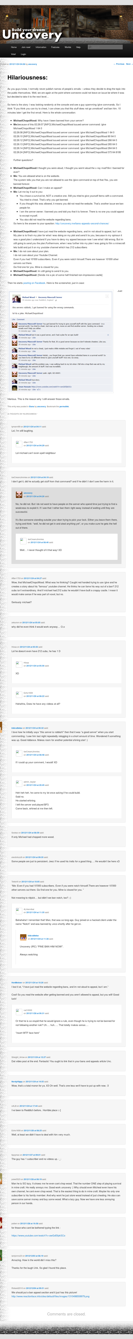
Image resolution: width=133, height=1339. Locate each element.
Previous (119, 63)
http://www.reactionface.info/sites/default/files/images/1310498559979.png (50, 1296)
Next (129, 63)
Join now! (26, 47)
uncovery (41, 406)
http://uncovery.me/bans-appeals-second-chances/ (82, 223)
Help (78, 47)
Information (41, 47)
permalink (64, 406)
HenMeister (17, 982)
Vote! (13, 54)
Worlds (68, 47)
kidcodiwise (17, 727)
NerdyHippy (17, 1081)
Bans (31, 406)
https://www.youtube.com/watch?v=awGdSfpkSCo (38, 1235)
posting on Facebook (34, 282)
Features (55, 47)
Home (14, 47)
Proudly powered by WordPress (66, 1327)
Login (23, 54)
